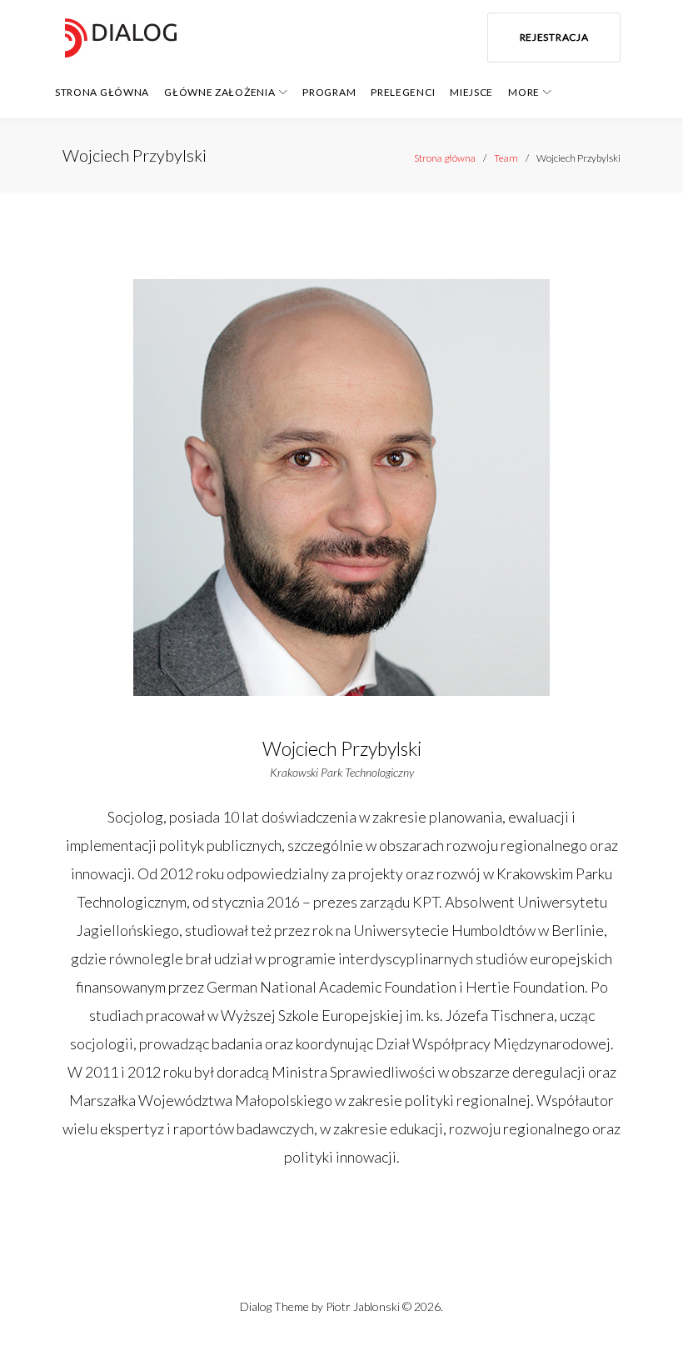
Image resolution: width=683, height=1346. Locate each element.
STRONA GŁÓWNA (102, 92)
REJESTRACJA (554, 37)
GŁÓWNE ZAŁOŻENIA (219, 92)
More (524, 92)
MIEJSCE (471, 92)
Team (506, 158)
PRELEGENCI (403, 92)
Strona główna (445, 158)
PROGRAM (329, 92)
